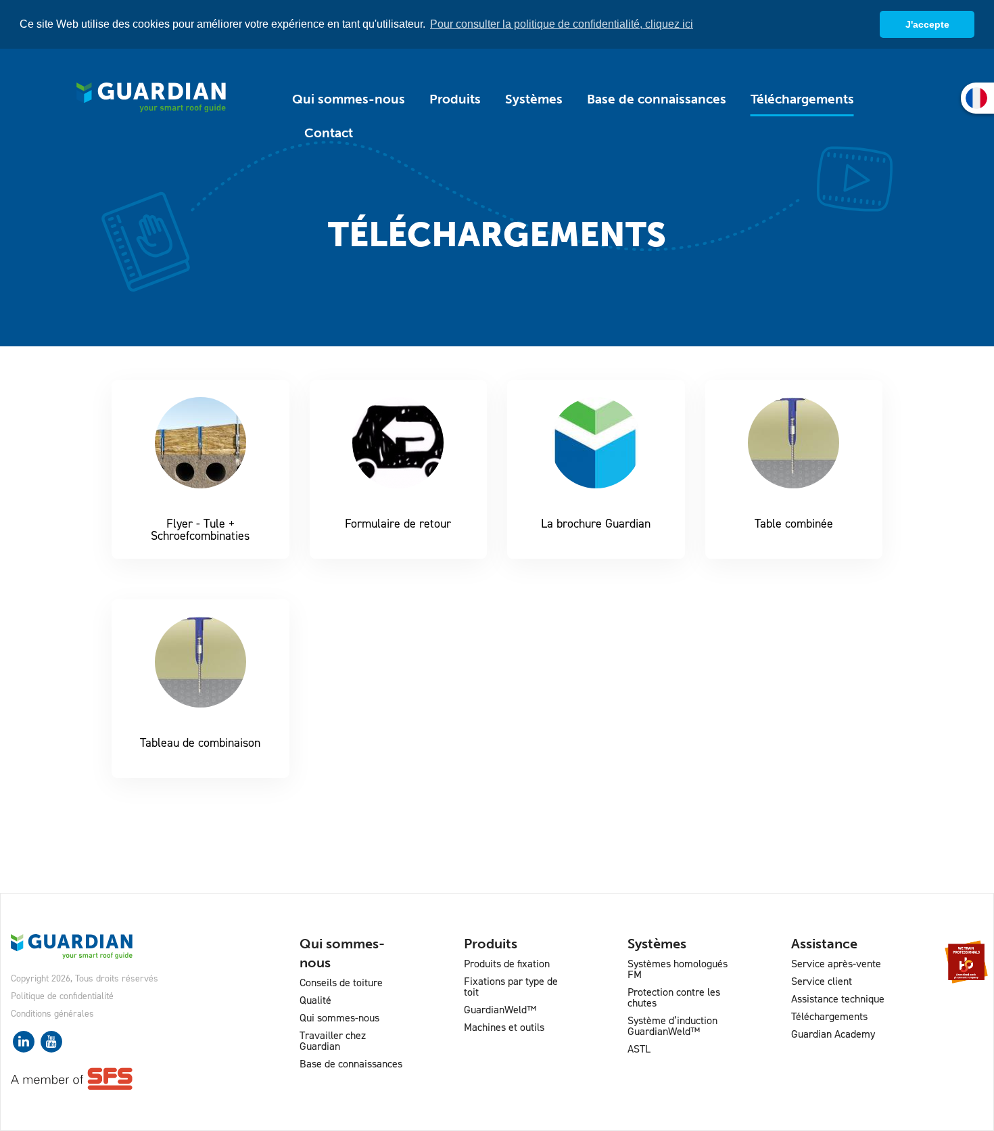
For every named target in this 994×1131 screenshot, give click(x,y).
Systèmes (534, 99)
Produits (455, 99)
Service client (821, 981)
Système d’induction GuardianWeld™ (672, 1025)
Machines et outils (504, 1027)
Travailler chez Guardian (333, 1040)
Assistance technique (837, 999)
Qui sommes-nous (348, 99)
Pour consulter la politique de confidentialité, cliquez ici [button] (561, 24)
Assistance (824, 944)
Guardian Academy (833, 1034)
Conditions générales (52, 1013)
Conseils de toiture (341, 982)
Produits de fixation (507, 963)
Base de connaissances (656, 99)
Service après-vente (836, 963)
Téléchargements (802, 99)
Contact (328, 133)
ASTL (639, 1049)
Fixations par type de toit (511, 986)
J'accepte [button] (927, 24)
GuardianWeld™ (500, 1009)
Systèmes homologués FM (678, 969)
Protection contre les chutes (674, 997)
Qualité (315, 1000)
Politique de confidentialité (62, 996)
